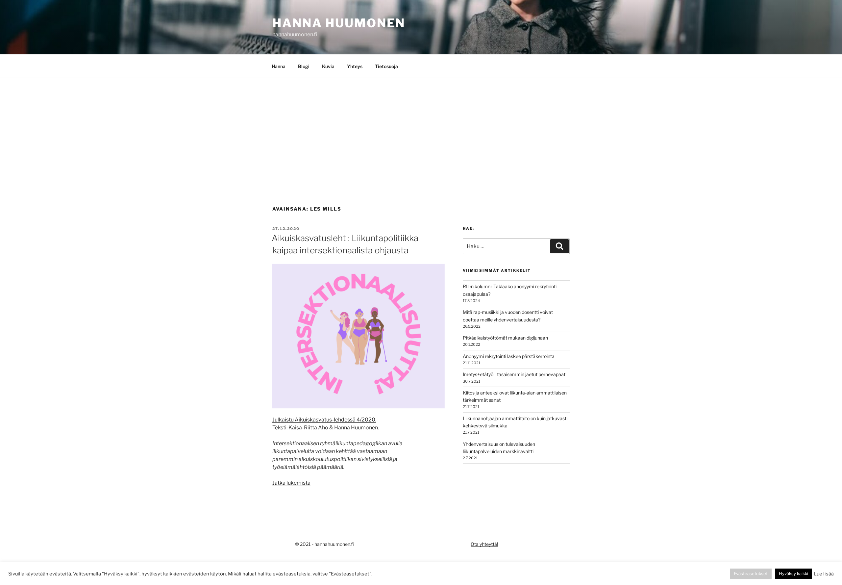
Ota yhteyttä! (484, 544)
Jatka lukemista (291, 483)
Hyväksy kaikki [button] (793, 573)
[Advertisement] (421, 127)
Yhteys (354, 66)
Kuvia (328, 66)
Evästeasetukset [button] (751, 573)
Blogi (304, 66)
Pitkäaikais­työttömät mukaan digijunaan (505, 338)
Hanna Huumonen (338, 23)
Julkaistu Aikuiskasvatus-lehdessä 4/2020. (324, 420)
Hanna (278, 66)
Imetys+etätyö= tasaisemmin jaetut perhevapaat (514, 374)
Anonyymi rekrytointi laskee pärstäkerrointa (509, 356)
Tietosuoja (386, 66)
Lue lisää (824, 574)
